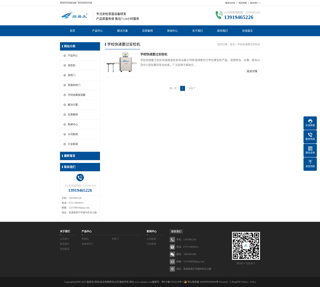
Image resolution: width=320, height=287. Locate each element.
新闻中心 (172, 30)
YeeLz (253, 282)
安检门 (71, 75)
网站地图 (243, 3)
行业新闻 (73, 144)
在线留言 (247, 30)
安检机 (71, 65)
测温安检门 (74, 85)
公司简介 (64, 239)
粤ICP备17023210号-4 (173, 282)
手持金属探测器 (76, 95)
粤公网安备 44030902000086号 (202, 282)
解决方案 (122, 30)
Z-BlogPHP (235, 282)
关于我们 (197, 30)
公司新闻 (73, 134)
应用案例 (147, 30)
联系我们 (254, 3)
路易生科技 (230, 3)
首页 (72, 30)
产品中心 (97, 30)
